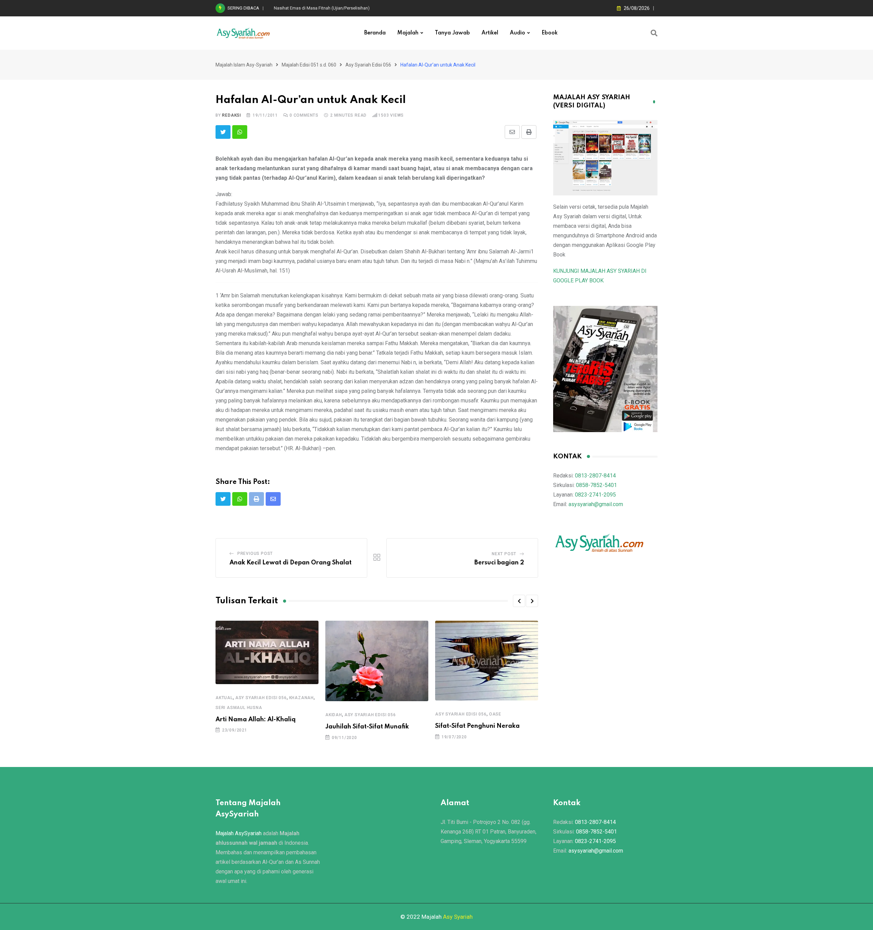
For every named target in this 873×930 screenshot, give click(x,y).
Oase (495, 714)
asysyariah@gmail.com (595, 504)
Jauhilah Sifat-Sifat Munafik (367, 727)
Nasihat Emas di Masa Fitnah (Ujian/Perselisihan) (322, 8)
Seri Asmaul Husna (239, 707)
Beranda (375, 33)
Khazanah (301, 697)
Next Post (504, 553)
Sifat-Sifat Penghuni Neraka (477, 726)
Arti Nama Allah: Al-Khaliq (256, 720)
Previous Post (255, 553)
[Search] (654, 33)
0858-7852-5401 (596, 485)
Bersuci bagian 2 (499, 563)
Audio (517, 33)
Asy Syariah (458, 916)
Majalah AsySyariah (239, 833)
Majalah (407, 33)
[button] (519, 601)
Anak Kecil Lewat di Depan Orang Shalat (291, 563)
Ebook (550, 33)
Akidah (333, 714)
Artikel (490, 33)
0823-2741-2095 (595, 494)
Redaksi (231, 115)
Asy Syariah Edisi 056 (261, 697)
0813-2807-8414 (595, 475)
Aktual (224, 697)
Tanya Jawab (452, 33)
